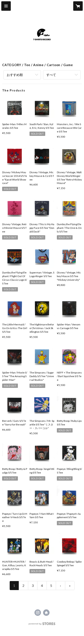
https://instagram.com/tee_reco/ (37, 612)
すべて (51, 75)
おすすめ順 (15, 75)
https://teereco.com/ (46, 612)
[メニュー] (6, 6)
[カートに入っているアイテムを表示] (78, 6)
